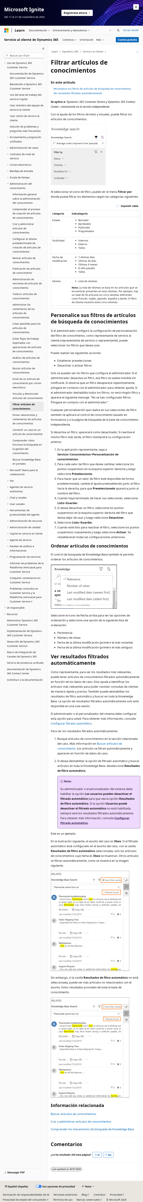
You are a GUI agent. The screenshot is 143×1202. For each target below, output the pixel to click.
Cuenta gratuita (127, 39)
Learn (54, 51)
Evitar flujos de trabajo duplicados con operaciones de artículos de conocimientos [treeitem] (27, 345)
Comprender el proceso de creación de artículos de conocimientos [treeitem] (27, 213)
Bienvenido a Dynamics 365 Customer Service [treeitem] (26, 86)
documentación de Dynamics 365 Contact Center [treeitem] (24, 671)
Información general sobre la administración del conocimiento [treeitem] (26, 198)
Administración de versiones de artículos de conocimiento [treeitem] (27, 283)
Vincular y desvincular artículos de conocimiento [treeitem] (28, 396)
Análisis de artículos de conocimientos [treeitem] (26, 360)
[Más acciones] (137, 52)
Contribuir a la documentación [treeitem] (25, 679)
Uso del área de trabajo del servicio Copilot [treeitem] (26, 97)
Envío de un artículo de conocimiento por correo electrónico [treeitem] (27, 383)
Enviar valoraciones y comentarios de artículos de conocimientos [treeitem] (27, 419)
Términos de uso (62, 1199)
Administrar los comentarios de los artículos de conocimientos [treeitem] (24, 311)
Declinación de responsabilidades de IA (26, 1194)
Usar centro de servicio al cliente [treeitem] (24, 118)
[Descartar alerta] (136, 7)
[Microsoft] (6, 30)
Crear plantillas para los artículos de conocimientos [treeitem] (27, 328)
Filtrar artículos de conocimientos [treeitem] (24, 406)
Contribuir (100, 1194)
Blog (84, 1194)
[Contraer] (43, 48)
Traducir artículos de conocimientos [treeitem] (25, 296)
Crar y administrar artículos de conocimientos (81, 1121)
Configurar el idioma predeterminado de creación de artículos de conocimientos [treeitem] (27, 245)
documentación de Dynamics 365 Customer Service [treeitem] (27, 76)
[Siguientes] (110, 30)
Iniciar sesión (131, 30)
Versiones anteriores (65, 1194)
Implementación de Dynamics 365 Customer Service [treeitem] (24, 633)
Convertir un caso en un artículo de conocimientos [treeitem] (28, 432)
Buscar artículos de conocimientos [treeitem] (24, 370)
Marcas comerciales (88, 1199)
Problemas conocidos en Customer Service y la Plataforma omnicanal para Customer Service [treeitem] (26, 595)
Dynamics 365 (70, 51)
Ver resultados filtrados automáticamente (78, 93)
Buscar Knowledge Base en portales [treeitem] (27, 462)
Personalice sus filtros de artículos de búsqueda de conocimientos (92, 88)
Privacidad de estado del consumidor (24, 1199)
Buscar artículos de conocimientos (73, 1114)
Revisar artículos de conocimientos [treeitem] (24, 260)
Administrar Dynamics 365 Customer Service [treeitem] (22, 622)
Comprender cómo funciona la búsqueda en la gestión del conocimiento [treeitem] (27, 447)
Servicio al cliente (93, 51)
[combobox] (24, 55)
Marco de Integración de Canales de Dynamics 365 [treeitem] (22, 654)
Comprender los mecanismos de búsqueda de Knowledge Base (92, 1129)
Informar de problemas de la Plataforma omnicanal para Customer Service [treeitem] (27, 567)
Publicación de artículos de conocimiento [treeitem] (26, 271)
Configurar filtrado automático (71, 723)
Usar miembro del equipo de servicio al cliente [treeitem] (26, 107)
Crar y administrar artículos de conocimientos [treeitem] (23, 228)
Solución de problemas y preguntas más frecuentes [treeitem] (25, 129)
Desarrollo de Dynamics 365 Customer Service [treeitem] (23, 644)
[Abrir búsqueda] (118, 30)
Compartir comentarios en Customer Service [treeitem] (25, 580)
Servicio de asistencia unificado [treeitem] (25, 662)
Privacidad (116, 1194)
